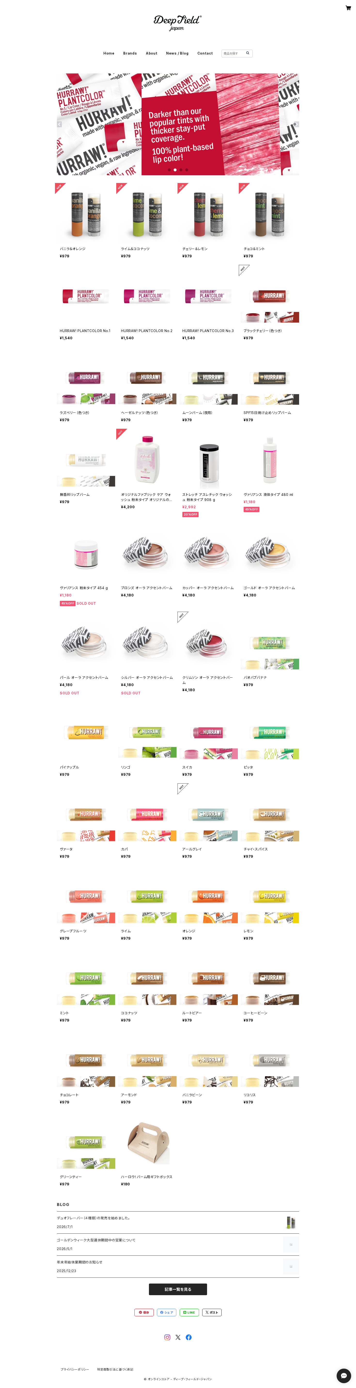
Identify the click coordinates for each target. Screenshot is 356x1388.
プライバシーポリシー (75, 1369)
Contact (205, 53)
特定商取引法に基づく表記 (115, 1369)
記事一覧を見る (178, 1289)
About (151, 53)
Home (109, 53)
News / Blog (177, 53)
